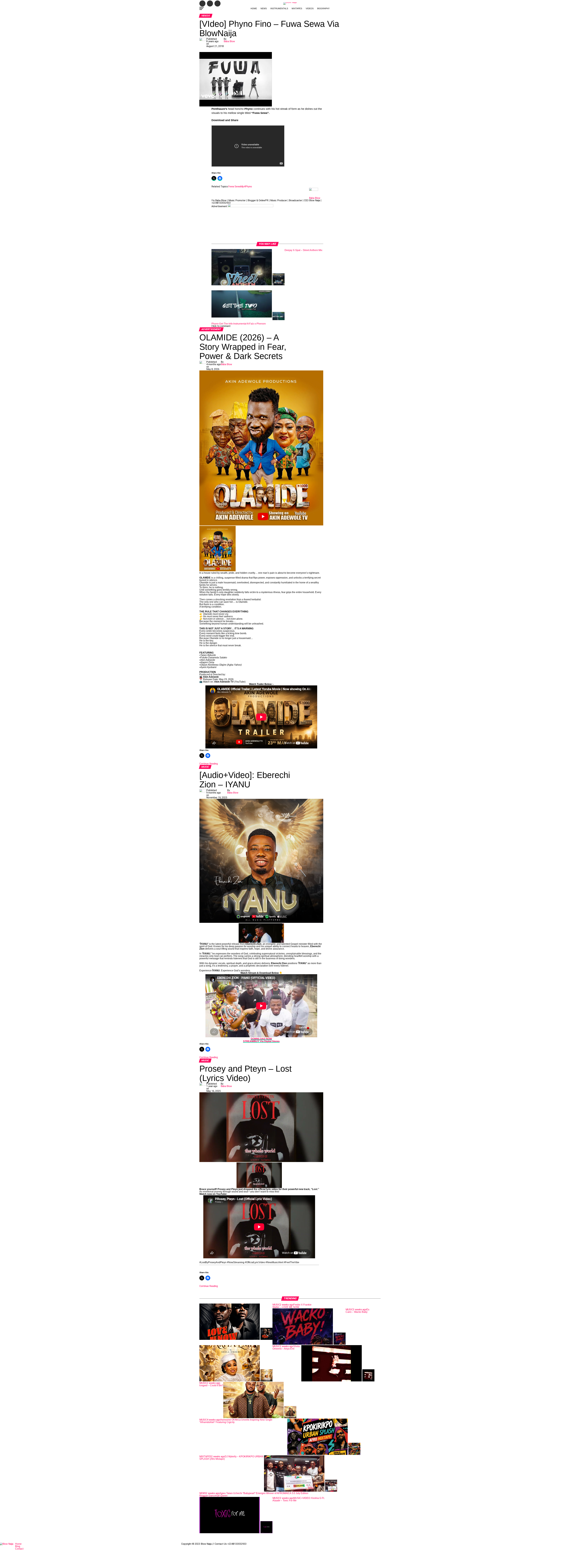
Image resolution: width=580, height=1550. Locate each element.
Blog (17, 1546)
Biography (323, 8)
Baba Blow (229, 41)
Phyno (248, 186)
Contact (19, 1548)
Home (254, 8)
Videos (310, 8)
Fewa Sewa (234, 186)
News (264, 8)
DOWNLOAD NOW (261, 1039)
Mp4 (242, 186)
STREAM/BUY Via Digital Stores (261, 1041)
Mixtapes (297, 8)
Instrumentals (279, 8)
